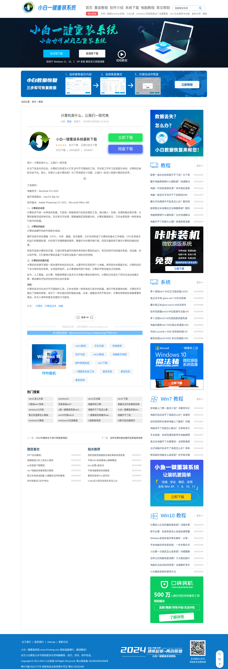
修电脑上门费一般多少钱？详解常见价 (170, 408)
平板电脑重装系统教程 (99, 470)
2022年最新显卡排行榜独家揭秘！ (52, 438)
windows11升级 (36, 409)
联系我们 (39, 642)
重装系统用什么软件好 (99, 475)
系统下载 (132, 8)
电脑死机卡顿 (94, 404)
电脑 (60, 306)
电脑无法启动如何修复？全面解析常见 (170, 565)
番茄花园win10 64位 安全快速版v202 (169, 338)
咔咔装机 (49, 373)
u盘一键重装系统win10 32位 (70, 409)
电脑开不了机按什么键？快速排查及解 (170, 221)
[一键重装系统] (49, 8)
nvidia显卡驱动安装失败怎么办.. (103, 480)
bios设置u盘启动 (96, 465)
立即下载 (125, 137)
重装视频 (80, 380)
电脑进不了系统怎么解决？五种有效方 (170, 428)
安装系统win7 (65, 404)
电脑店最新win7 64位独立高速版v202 (169, 325)
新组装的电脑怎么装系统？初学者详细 (170, 455)
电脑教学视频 (120, 354)
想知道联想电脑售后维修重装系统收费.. (107, 455)
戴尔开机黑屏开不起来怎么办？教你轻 (170, 201)
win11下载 (123, 398)
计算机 (39, 306)
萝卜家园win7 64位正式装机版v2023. (169, 291)
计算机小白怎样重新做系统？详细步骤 (170, 524)
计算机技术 (50, 306)
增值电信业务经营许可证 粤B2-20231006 (63, 666)
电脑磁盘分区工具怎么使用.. (40, 460)
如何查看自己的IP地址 (38, 480)
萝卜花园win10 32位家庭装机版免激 (168, 318)
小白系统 (49, 661)
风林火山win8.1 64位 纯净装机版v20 (169, 331)
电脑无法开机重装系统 (128, 404)
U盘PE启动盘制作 (126, 420)
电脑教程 (147, 8)
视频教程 (117, 346)
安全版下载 (56, 53)
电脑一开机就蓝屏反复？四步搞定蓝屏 (170, 188)
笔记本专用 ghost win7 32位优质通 (168, 298)
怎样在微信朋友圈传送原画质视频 (126, 438)
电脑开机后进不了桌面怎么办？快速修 (170, 414)
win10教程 (98, 354)
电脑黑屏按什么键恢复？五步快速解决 (170, 215)
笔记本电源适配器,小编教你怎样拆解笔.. (46, 475)
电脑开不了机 (124, 415)
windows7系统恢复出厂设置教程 (152, 13)
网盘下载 (125, 149)
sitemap (51, 642)
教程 (41, 101)
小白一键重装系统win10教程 (130, 409)
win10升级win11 (66, 415)
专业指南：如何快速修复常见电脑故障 (170, 435)
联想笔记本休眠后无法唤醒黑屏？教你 (170, 208)
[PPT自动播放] (34, 455)
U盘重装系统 (94, 420)
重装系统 (107, 371)
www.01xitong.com (98, 326)
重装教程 (101, 8)
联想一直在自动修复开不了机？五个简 (170, 175)
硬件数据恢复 (82, 363)
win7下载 (102, 363)
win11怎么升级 (36, 398)
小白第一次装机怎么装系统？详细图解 (170, 551)
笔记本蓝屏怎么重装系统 (41, 415)
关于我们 (26, 642)
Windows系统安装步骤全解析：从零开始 (170, 538)
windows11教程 (36, 420)
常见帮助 (163, 8)
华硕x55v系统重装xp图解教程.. (103, 460)
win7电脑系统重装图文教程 (40, 470)
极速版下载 (92, 53)
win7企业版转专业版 (180, 13)
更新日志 (63, 642)
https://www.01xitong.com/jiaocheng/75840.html (93, 332)
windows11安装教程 (68, 420)
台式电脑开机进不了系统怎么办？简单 (170, 448)
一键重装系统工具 (84, 371)
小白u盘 (131, 13)
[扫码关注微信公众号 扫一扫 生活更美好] (220, 659)
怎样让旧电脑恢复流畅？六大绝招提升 (170, 558)
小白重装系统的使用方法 (163, 571)
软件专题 (80, 354)
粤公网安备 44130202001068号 (92, 661)
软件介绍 (116, 8)
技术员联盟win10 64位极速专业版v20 (169, 311)
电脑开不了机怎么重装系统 (100, 409)
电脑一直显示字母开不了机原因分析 (169, 195)
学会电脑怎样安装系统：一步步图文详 (170, 544)
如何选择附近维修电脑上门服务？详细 (170, 421)
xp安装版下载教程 (36, 465)
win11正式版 (94, 398)
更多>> (200, 165)
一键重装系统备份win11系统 (100, 415)
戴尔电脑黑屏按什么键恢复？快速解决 (170, 181)
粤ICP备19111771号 (31, 666)
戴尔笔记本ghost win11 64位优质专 (168, 305)
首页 (89, 8)
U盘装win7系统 (36, 404)
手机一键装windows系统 (113, 13)
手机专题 (99, 346)
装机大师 (196, 13)
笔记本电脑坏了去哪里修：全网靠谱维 (170, 441)
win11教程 (80, 346)
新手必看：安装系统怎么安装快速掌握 (170, 531)
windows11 (63, 398)
